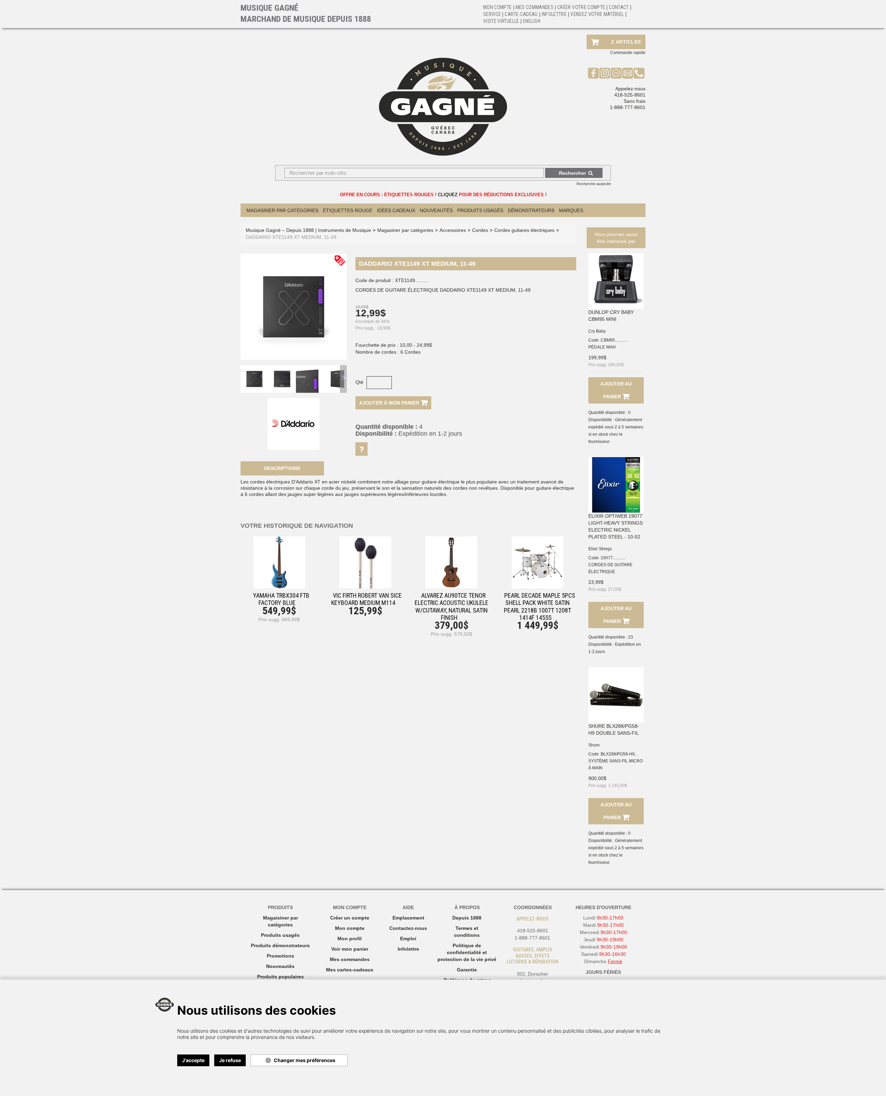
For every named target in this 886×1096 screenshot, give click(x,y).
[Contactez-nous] (627, 73)
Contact (619, 7)
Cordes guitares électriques (524, 230)
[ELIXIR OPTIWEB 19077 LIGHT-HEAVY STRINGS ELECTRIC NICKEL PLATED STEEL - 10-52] (616, 485)
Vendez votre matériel (597, 14)
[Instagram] (605, 73)
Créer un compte (349, 918)
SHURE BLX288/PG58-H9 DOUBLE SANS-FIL (613, 729)
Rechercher (572, 173)
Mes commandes (535, 7)
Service (492, 14)
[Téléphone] (639, 73)
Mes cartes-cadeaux (349, 969)
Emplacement (408, 918)
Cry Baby (597, 331)
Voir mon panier (349, 949)
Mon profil (349, 938)
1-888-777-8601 (627, 107)
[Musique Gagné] (443, 107)
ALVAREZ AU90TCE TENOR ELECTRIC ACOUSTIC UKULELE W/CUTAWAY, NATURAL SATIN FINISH (451, 606)
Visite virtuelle (501, 21)
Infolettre (554, 14)
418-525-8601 (629, 95)
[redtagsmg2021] (340, 260)
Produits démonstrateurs (280, 945)
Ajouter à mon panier (390, 403)
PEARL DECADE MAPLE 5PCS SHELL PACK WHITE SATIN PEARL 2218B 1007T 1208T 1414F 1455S (539, 606)
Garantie (467, 969)
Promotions (280, 956)
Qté (359, 382)
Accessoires (453, 230)
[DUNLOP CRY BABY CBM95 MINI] (616, 281)
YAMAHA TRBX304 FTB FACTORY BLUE (281, 599)
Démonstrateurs (531, 210)
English (531, 21)
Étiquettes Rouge (347, 210)
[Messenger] (616, 73)
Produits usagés (280, 935)
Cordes (480, 230)
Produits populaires (280, 976)
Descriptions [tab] (282, 468)
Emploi (408, 938)
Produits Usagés (480, 210)
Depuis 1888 (466, 918)
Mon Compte (497, 7)
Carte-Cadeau (521, 14)
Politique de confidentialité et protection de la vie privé (466, 952)
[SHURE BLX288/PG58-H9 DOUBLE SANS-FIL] (616, 695)
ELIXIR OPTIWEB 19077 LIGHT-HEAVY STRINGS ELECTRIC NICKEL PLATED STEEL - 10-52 (615, 526)
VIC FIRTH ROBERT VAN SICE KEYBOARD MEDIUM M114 (366, 599)
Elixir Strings (600, 548)
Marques (571, 210)
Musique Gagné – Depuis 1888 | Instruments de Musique (308, 230)
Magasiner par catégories (282, 210)
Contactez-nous (408, 928)
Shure (594, 745)
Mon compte (349, 928)
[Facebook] (593, 73)
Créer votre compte (581, 7)
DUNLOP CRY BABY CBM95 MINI (611, 315)
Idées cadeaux (396, 210)
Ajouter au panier (616, 390)
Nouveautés (436, 210)
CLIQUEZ (448, 194)
